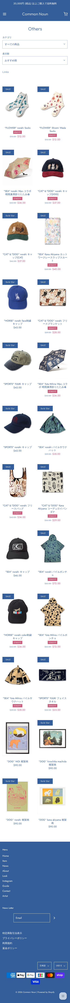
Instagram (7, 881)
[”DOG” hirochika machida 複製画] (52, 738)
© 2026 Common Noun (26, 992)
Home (5, 856)
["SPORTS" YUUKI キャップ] (17, 360)
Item (4, 861)
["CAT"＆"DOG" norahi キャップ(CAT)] (17, 231)
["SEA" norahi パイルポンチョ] (52, 548)
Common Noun (35, 14)
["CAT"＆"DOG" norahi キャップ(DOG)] (52, 168)
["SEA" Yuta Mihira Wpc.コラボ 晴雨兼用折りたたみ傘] (52, 360)
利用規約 (7, 943)
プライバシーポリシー (14, 938)
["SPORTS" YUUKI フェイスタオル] (52, 675)
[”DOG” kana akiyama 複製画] (52, 796)
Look (4, 876)
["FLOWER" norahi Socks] (17, 104)
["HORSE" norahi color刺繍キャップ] (17, 612)
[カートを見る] (65, 14)
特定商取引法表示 (12, 933)
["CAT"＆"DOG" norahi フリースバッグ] (17, 482)
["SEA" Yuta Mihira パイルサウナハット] (17, 675)
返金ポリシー (9, 948)
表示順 (5, 53)
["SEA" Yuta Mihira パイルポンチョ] (52, 612)
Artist (5, 896)
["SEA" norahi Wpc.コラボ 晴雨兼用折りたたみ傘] (17, 168)
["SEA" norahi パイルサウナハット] (52, 424)
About (5, 871)
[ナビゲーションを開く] (4, 14)
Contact (6, 891)
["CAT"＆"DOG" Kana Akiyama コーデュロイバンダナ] (52, 482)
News (5, 866)
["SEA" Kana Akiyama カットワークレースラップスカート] (52, 231)
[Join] (54, 917)
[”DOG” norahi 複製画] (17, 796)
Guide (5, 886)
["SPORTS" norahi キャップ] (17, 424)
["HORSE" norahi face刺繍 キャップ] (17, 297)
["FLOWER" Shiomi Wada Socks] (52, 104)
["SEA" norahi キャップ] (17, 548)
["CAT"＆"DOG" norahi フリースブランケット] (52, 297)
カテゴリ (7, 37)
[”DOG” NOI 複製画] (17, 738)
